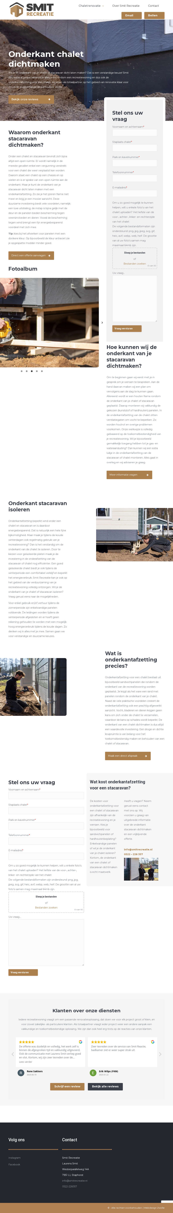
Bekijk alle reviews (105, 1086)
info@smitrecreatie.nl (74, 1180)
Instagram (14, 1157)
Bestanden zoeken (134, 263)
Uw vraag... (118, 273)
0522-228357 (69, 1186)
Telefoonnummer (123, 172)
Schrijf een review (67, 1086)
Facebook (14, 1164)
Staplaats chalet (122, 142)
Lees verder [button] (97, 1061)
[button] (99, 322)
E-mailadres (119, 187)
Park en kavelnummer (126, 157)
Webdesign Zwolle (154, 1207)
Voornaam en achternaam (128, 126)
